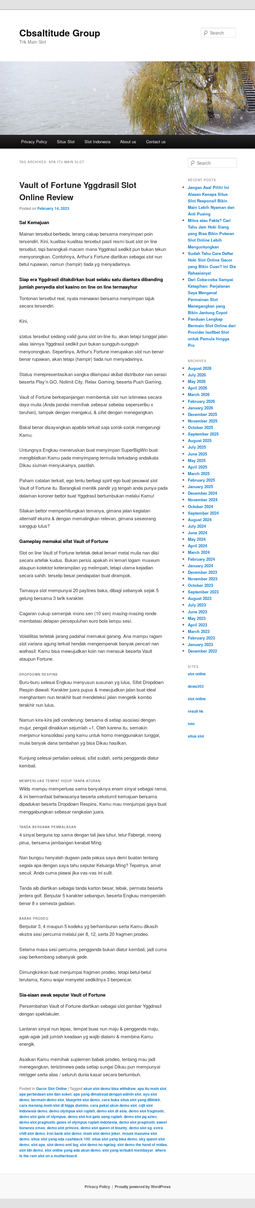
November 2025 (202, 421)
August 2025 (199, 440)
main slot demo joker (101, 1133)
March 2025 (199, 473)
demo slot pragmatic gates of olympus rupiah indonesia (68, 1122)
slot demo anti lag (62, 1144)
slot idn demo (31, 1150)
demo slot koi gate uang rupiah (95, 1116)
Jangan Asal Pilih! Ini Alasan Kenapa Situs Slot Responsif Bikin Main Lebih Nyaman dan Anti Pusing (211, 200)
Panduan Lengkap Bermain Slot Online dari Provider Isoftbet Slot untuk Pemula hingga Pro (212, 332)
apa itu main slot (151, 1088)
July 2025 (197, 447)
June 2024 (197, 533)
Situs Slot (66, 141)
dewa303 (196, 686)
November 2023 (202, 579)
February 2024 (201, 559)
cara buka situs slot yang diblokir (131, 1099)
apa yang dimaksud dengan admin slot (107, 1094)
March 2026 (199, 394)
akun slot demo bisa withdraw (109, 1088)
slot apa (38, 1144)
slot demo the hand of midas (142, 1144)
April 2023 (197, 625)
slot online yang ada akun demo (72, 1150)
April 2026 (197, 388)
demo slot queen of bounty (104, 1127)
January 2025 (200, 486)
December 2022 (202, 651)
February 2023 (201, 638)
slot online (197, 674)
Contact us (156, 141)
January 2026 (200, 408)
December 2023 (202, 572)
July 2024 (197, 526)
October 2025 (200, 427)
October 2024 (200, 506)
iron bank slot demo (64, 1133)
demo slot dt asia (112, 1111)
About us (128, 141)
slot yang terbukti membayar (127, 1150)
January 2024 (200, 566)
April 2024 (197, 546)
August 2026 (199, 368)
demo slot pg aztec (140, 1116)
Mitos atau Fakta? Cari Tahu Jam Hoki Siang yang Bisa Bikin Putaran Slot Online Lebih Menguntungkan (211, 233)
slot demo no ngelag (97, 1144)
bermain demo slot (47, 1099)
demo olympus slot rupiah (72, 1111)
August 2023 (199, 598)
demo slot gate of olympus (42, 1116)
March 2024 (199, 552)
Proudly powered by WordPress (143, 1186)
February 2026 (201, 401)
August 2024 (199, 519)
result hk (195, 711)
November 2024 (202, 500)
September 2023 (203, 592)
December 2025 (202, 414)
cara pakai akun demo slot (113, 1105)
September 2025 (203, 434)
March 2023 (199, 631)
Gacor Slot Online (51, 1088)
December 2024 (202, 493)
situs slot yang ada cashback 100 (60, 1139)
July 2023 (197, 605)
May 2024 (197, 539)
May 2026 (197, 381)
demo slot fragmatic (146, 1111)
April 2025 (197, 467)
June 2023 (197, 612)
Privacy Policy (34, 141)
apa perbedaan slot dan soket (45, 1094)
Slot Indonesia (97, 141)
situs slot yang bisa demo (114, 1139)
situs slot (196, 736)
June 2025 (197, 454)
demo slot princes (63, 1127)
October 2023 (200, 585)
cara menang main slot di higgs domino (53, 1105)
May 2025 (197, 460)
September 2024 (203, 513)
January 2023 (200, 644)
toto (191, 723)
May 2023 (197, 618)
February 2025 (201, 480)
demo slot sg (140, 1127)
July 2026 (197, 375)
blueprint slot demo (83, 1099)
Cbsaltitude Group (59, 32)
